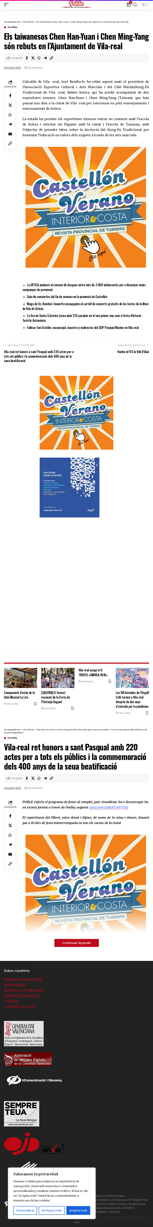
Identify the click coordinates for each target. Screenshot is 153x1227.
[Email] (10, 134)
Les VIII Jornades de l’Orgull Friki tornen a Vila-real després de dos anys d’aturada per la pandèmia (132, 699)
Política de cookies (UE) (23, 979)
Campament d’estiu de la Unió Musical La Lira (19, 695)
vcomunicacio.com (19, 1006)
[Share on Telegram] (45, 58)
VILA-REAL (12, 27)
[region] (52, 1193)
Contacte (11, 1001)
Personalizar (25, 1210)
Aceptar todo (78, 1210)
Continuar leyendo (76, 943)
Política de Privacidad (21, 995)
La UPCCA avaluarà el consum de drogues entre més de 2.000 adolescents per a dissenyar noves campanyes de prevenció (84, 287)
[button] (150, 4)
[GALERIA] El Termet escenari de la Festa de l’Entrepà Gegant (55, 697)
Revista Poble (12, 67)
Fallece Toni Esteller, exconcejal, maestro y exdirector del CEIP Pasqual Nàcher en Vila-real (83, 327)
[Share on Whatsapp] (39, 58)
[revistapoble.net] (76, 4)
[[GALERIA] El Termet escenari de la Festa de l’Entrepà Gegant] (58, 678)
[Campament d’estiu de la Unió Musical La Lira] (20, 678)
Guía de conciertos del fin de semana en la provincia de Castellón (67, 296)
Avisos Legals (15, 984)
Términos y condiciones (23, 990)
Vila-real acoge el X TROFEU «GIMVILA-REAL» (93, 672)
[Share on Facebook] (26, 58)
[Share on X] (33, 58)
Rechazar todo (52, 1210)
